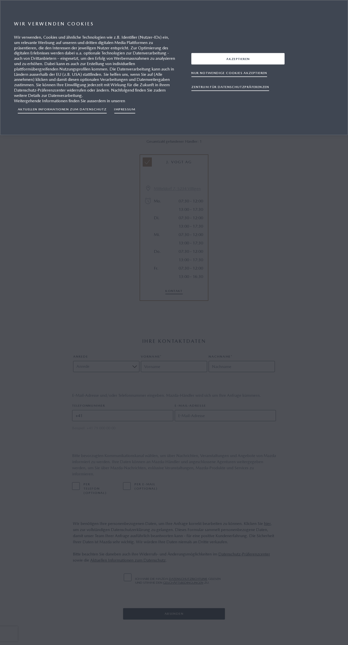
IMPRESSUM (124, 109)
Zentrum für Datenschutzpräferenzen (230, 87)
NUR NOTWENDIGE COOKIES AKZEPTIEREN (229, 73)
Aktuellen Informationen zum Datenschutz (62, 109)
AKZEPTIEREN (238, 59)
